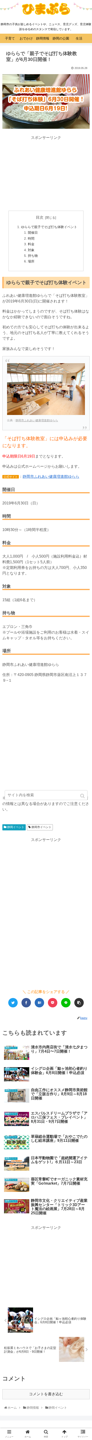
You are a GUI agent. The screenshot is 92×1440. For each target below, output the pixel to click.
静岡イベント (15, 827)
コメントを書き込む (46, 1394)
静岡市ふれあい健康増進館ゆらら (37, 420)
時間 (31, 238)
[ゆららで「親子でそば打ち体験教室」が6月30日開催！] (39, 1002)
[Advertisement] (46, 173)
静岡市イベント (41, 827)
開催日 (33, 232)
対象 (31, 250)
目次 (39, 217)
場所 (31, 261)
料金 (31, 244)
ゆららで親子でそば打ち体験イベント (49, 227)
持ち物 (33, 255)
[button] (83, 796)
